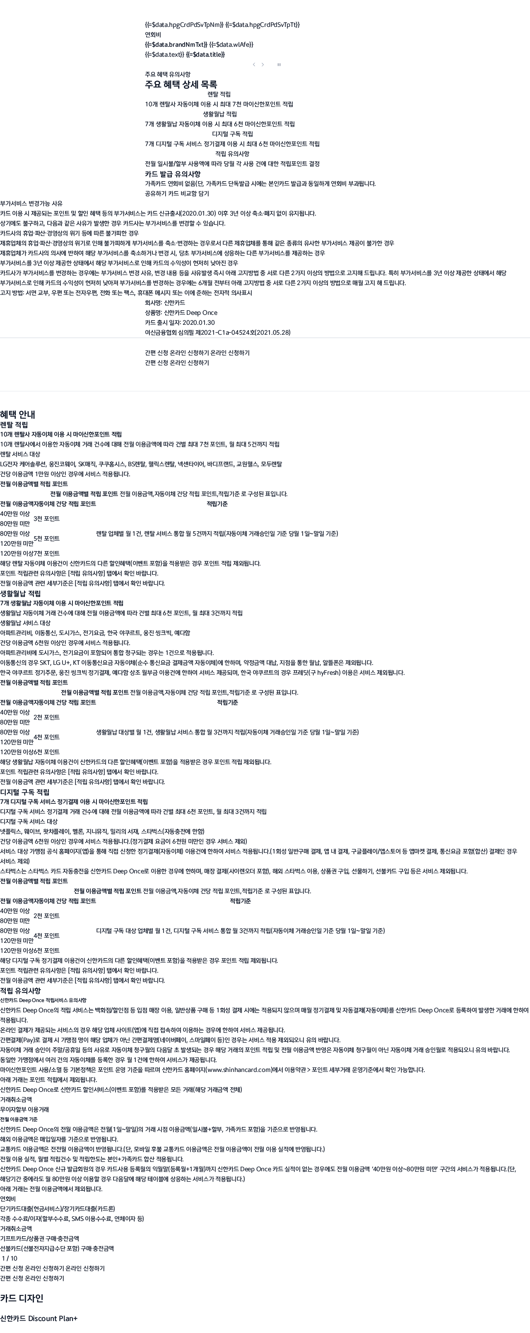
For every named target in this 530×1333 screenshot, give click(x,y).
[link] (239, 1069)
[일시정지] (279, 65)
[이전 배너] (254, 64)
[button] (265, 55)
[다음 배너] (262, 64)
